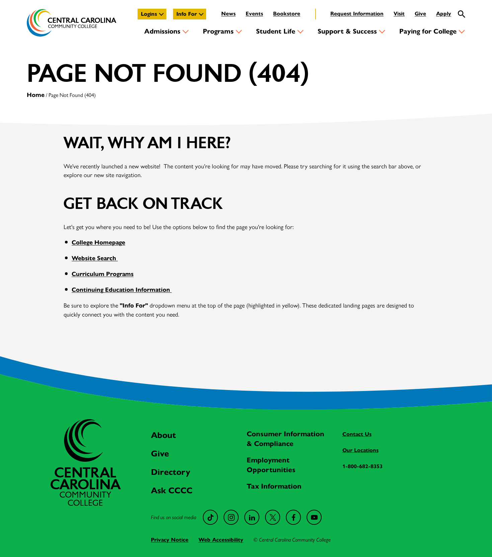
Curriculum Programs (103, 274)
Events (254, 13)
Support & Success (347, 31)
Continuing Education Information (122, 289)
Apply (443, 13)
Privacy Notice (169, 540)
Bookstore (286, 13)
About (163, 435)
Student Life (275, 31)
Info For (186, 14)
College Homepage (98, 242)
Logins (149, 14)
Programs (218, 31)
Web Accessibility (220, 540)
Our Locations (360, 450)
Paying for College (428, 31)
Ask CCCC (171, 490)
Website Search (95, 258)
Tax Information (274, 486)
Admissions (162, 31)
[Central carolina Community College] (86, 503)
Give (420, 13)
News (228, 13)
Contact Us (357, 434)
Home (36, 95)
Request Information (357, 13)
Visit (399, 13)
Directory (170, 472)
